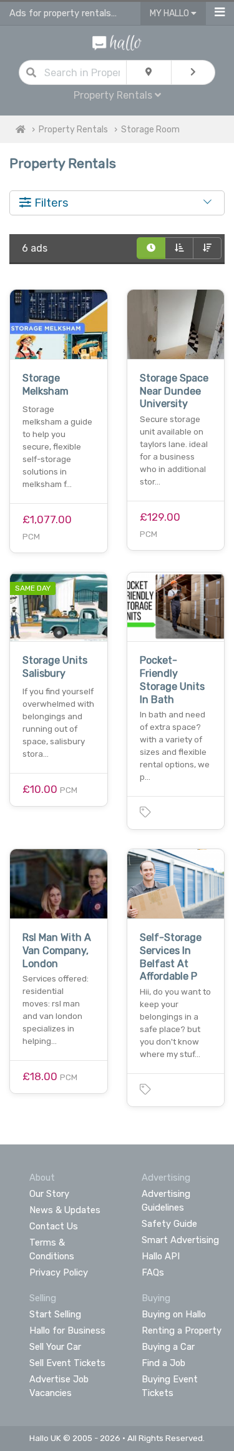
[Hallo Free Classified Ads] (117, 42)
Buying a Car (168, 1346)
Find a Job (163, 1363)
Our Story (49, 1193)
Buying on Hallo (174, 1314)
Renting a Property (182, 1330)
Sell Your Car (55, 1346)
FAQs (153, 1272)
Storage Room (150, 129)
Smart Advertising (180, 1240)
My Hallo (170, 13)
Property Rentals (73, 129)
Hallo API (161, 1256)
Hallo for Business (67, 1330)
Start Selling (55, 1314)
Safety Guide (169, 1223)
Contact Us (53, 1226)
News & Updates (64, 1210)
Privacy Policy (58, 1272)
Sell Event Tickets (67, 1363)
